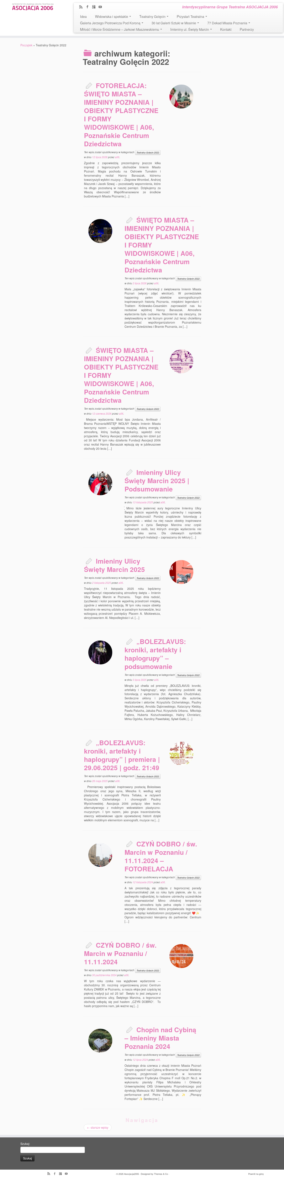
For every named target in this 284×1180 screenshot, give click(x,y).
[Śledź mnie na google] (95, 7)
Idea (83, 16)
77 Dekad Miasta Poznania (227, 22)
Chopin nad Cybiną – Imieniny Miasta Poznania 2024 (160, 1038)
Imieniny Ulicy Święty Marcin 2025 (114, 565)
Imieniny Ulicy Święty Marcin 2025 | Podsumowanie (157, 481)
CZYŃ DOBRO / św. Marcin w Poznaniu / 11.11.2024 (120, 953)
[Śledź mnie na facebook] (88, 7)
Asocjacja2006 (131, 1173)
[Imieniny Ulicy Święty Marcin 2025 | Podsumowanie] (100, 483)
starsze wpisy (97, 1127)
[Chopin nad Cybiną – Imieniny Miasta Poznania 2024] (100, 1040)
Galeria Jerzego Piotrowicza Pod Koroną (110, 22)
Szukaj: (25, 1144)
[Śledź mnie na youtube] (101, 7)
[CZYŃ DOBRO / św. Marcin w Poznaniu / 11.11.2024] (181, 956)
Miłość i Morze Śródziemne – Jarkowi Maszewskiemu (120, 29)
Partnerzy (247, 29)
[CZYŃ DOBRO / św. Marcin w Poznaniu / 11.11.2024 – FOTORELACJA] (100, 854)
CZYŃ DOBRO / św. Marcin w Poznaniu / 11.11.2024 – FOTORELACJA (161, 856)
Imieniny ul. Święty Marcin (190, 29)
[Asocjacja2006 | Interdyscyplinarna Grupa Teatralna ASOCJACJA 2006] (33, 6)
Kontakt (225, 29)
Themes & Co (161, 1173)
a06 (117, 157)
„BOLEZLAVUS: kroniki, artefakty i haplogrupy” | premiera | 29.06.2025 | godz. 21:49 (122, 755)
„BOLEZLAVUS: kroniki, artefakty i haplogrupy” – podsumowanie (155, 654)
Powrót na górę (256, 1173)
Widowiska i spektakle (112, 16)
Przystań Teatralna (191, 16)
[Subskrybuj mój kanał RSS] (82, 7)
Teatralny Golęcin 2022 (148, 152)
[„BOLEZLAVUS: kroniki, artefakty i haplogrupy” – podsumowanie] (100, 652)
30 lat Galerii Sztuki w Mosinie (174, 22)
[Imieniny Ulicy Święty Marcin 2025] (181, 572)
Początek (26, 45)
